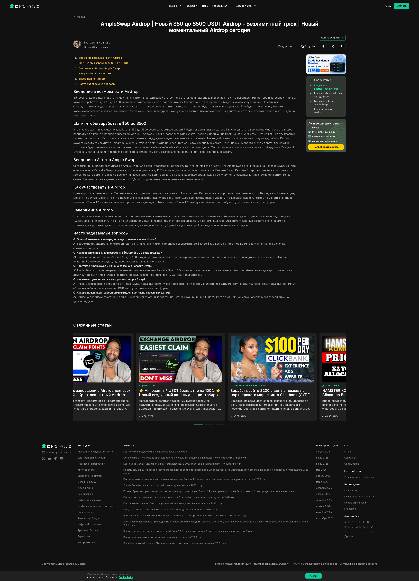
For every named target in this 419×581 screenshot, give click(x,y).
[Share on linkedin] (49, 458)
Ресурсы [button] (190, 5)
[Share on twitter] (43, 458)
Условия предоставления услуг (233, 563)
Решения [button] (172, 5)
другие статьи (176, 385)
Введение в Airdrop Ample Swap (99, 68)
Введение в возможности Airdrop (100, 57)
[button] (332, 38)
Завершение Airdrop (92, 78)
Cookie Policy (126, 577)
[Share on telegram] (55, 458)
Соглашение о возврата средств (358, 563)
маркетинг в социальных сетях (93, 385)
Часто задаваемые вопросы (97, 84)
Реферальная (219, 5)
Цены (205, 5)
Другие (348, 536)
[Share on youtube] (61, 458)
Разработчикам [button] (244, 5)
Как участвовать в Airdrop (95, 73)
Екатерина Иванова (97, 42)
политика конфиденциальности (271, 563)
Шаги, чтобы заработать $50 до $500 (103, 63)
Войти (388, 6)
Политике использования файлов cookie (314, 563)
